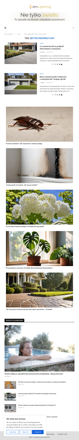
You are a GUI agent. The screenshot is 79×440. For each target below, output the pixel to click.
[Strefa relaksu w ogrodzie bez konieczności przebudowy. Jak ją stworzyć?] (39, 348)
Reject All (25, 432)
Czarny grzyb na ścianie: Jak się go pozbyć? (22, 185)
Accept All (38, 432)
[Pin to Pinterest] (59, 64)
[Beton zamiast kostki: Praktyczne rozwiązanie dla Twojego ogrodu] (21, 83)
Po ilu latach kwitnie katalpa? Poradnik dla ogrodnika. (25, 226)
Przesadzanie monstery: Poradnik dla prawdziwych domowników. (29, 268)
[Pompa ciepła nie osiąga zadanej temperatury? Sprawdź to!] (10, 408)
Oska (42, 52)
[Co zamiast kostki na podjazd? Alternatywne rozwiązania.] (21, 53)
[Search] (73, 28)
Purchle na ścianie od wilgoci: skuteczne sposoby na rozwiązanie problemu (42, 382)
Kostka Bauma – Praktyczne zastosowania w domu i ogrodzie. (38, 417)
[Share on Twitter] (57, 64)
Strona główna (9, 34)
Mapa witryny (50, 434)
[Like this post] (52, 64)
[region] (25, 426)
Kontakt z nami (62, 434)
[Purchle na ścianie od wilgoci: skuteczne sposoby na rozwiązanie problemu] (10, 385)
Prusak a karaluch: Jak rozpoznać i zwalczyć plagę (24, 144)
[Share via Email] (61, 64)
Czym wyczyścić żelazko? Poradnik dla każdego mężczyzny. (37, 393)
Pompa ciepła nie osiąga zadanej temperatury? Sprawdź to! (37, 405)
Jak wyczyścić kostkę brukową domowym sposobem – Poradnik (29, 309)
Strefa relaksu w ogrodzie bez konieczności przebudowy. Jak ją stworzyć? (34, 374)
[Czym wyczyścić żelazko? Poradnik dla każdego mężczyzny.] (10, 396)
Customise (12, 432)
